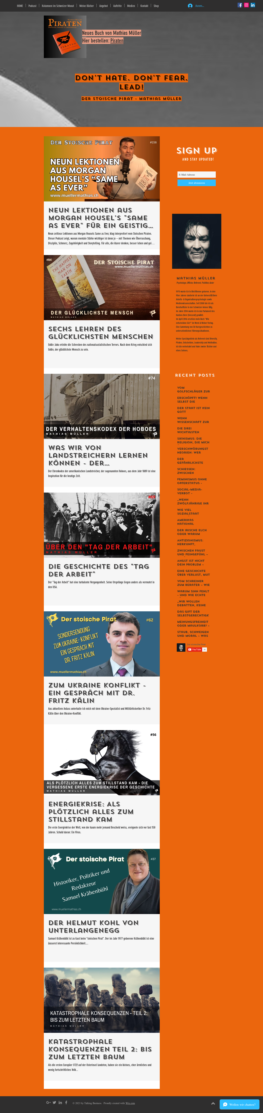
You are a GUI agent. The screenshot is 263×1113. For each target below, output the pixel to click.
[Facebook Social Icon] (240, 5)
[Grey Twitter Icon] (54, 1102)
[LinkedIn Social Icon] (252, 5)
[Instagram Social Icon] (246, 5)
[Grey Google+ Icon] (48, 1102)
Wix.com (130, 1103)
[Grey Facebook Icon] (66, 1102)
